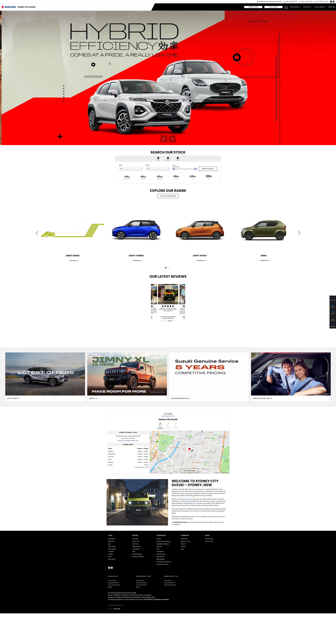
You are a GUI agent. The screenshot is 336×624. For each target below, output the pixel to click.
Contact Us (184, 539)
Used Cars (135, 544)
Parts (158, 549)
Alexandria (168, 414)
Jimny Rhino (111, 559)
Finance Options (253, 7)
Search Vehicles (208, 169)
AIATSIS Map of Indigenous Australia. (156, 599)
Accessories (160, 551)
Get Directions (189, 471)
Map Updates (161, 559)
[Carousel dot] (165, 267)
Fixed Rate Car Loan (163, 564)
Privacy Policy (209, 539)
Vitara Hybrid (112, 549)
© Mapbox (216, 472)
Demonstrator (197, 503)
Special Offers (319, 7)
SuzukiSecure (161, 557)
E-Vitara (110, 554)
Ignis (109, 544)
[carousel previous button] (163, 138)
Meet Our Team (185, 541)
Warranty (159, 546)
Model (147, 165)
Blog (182, 549)
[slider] (174, 169)
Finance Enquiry (137, 554)
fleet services (196, 517)
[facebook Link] (331, 2)
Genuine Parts (161, 554)
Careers (183, 546)
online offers (211, 517)
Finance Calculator (138, 557)
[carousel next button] (172, 138)
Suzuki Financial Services (164, 562)
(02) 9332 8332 (130, 438)
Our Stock (306, 7)
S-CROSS (111, 551)
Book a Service (273, 7)
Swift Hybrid (111, 539)
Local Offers (135, 549)
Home (286, 7)
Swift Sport (111, 541)
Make (120, 165)
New (190, 503)
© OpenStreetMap (224, 472)
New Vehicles (294, 7)
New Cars (135, 539)
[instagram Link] (333, 2)
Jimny (110, 557)
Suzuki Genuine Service (164, 541)
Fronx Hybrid (112, 546)
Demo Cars (135, 541)
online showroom (185, 499)
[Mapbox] (154, 472)
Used (213, 503)
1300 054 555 (143, 585)
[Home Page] (8, 7)
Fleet (133, 551)
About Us (183, 544)
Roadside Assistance (163, 544)
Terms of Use (209, 541)
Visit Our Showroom (168, 196)
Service (159, 539)
